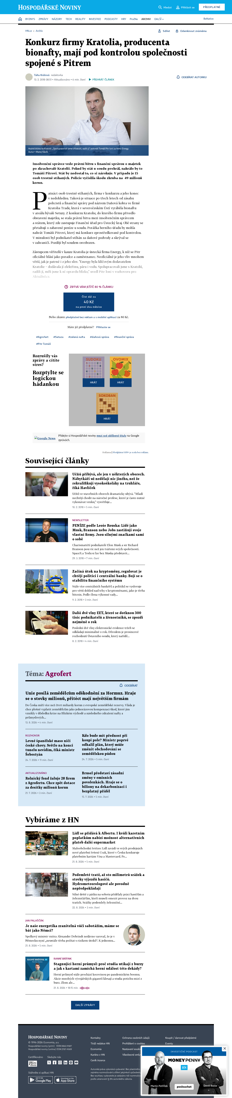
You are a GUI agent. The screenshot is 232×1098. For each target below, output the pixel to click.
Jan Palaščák (34, 920)
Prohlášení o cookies (133, 1043)
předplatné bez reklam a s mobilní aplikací (91, 317)
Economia (96, 1049)
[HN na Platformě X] (49, 1062)
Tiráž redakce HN (100, 1043)
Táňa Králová (41, 74)
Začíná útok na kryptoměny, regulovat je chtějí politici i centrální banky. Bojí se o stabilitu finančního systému (107, 576)
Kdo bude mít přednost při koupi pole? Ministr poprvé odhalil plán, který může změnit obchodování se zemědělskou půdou (105, 744)
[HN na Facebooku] (54, 1062)
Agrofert (58, 674)
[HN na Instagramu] (60, 1062)
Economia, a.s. (51, 1042)
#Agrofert (42, 336)
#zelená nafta (77, 336)
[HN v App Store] (65, 1080)
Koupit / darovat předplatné (180, 1038)
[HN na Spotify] (71, 1062)
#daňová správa (99, 336)
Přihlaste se (103, 327)
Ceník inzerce (98, 1060)
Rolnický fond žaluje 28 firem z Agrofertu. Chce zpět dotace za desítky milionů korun (50, 783)
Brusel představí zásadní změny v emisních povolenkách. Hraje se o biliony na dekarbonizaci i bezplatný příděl (104, 782)
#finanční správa (124, 336)
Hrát (93, 382)
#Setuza (58, 336)
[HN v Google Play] (40, 1080)
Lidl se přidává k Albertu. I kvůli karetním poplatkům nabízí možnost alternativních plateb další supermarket (108, 838)
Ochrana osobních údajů (136, 1038)
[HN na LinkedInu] (65, 1062)
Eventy (169, 1043)
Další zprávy (85, 1004)
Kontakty (96, 1038)
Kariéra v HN (98, 1055)
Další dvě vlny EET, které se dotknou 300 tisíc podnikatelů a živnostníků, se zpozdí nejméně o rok (107, 618)
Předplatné (211, 7)
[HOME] (20, 19)
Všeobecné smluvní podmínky (138, 1055)
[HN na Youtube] (76, 1062)
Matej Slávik (42, 152)
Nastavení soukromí (133, 1049)
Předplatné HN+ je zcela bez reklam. (131, 452)
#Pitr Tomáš (43, 343)
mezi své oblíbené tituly (111, 435)
